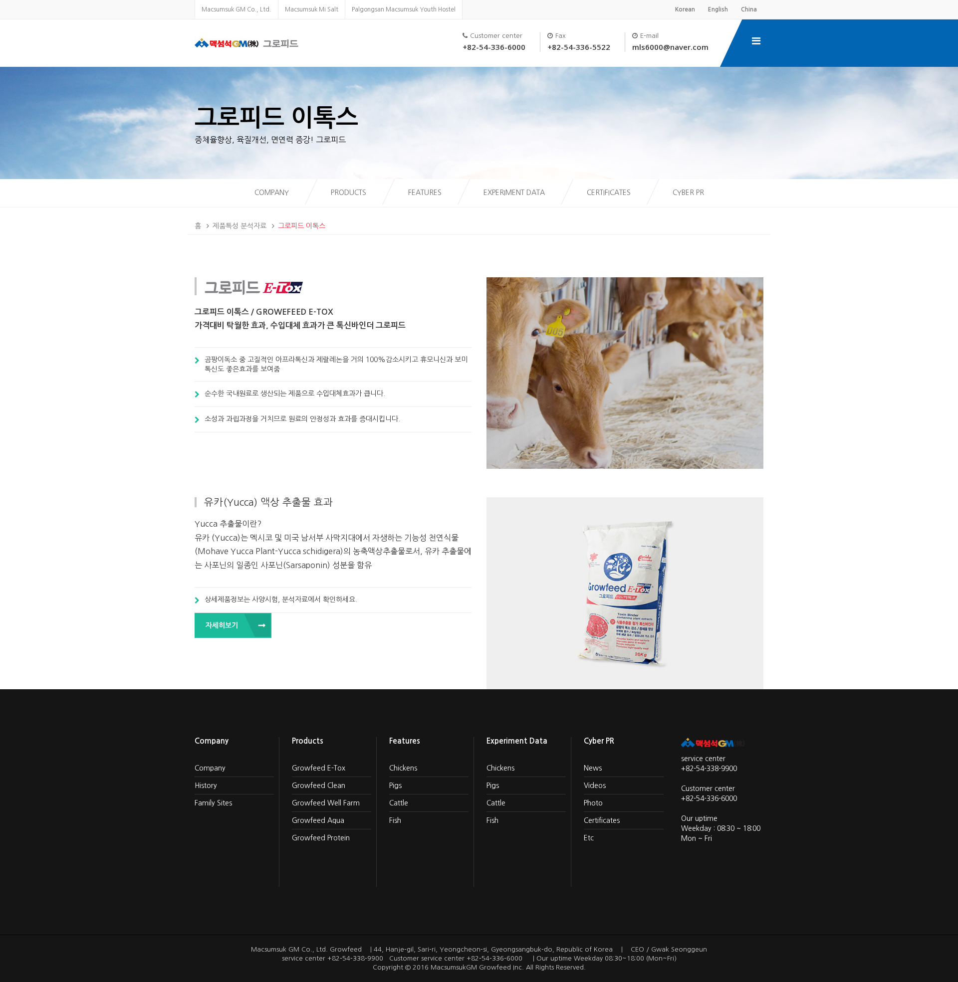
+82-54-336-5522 (578, 47)
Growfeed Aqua (318, 820)
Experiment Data (514, 192)
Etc (589, 837)
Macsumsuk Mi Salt (311, 9)
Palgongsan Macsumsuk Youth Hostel (404, 9)
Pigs (395, 785)
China (749, 9)
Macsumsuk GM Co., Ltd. (236, 9)
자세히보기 (222, 625)
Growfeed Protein (321, 837)
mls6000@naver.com (670, 47)
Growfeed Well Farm (326, 802)
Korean (685, 9)
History (206, 785)
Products (348, 192)
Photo (593, 802)
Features (425, 192)
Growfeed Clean (318, 785)
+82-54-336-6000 (494, 47)
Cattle (398, 802)
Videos (595, 785)
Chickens (403, 768)
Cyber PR (688, 192)
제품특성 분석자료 (239, 225)
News (593, 768)
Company (271, 192)
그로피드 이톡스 (301, 225)
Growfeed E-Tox (318, 768)
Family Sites (213, 802)
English (718, 9)
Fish (395, 820)
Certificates (609, 192)
